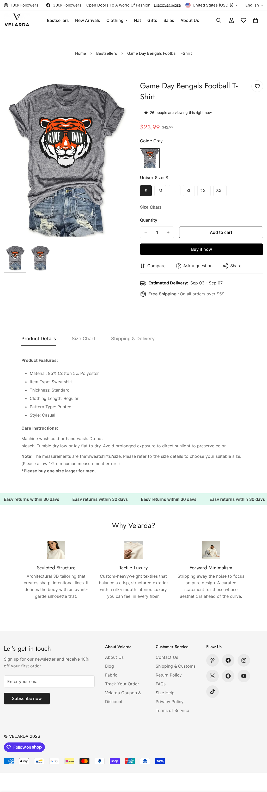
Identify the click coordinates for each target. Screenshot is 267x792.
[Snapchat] (228, 676)
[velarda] (17, 20)
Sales (168, 20)
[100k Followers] (244, 660)
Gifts (152, 20)
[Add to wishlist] (257, 86)
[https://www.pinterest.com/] (212, 660)
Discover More (167, 5)
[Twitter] (212, 676)
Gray (150, 158)
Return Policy (169, 675)
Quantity (148, 220)
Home (80, 53)
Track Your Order (122, 683)
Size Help (165, 692)
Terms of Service (172, 710)
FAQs (161, 683)
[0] (256, 20)
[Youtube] (244, 676)
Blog (109, 666)
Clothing (115, 20)
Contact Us (167, 657)
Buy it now (201, 249)
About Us (189, 20)
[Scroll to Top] (257, 764)
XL (190, 192)
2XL (205, 192)
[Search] (219, 20)
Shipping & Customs (176, 666)
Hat (137, 20)
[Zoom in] (116, 91)
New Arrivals (87, 20)
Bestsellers (58, 20)
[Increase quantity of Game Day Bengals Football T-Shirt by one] (168, 232)
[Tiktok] (212, 691)
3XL (221, 192)
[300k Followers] (228, 660)
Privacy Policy (170, 701)
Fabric (111, 675)
